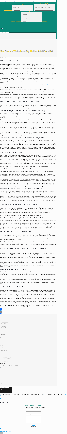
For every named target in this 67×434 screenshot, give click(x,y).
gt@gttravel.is (5, 361)
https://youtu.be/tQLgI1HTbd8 (5, 431)
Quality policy (4, 326)
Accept (44, 394)
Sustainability (4, 323)
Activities (3, 351)
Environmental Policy (5, 324)
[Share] (28, 313)
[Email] (28, 312)
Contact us (3, 335)
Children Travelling (5, 320)
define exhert (46, 84)
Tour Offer (5, 25)
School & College (4, 350)
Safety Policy (4, 327)
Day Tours (3, 347)
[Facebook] (28, 309)
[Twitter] (28, 310)
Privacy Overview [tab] (3, 399)
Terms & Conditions (5, 322)
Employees (3, 334)
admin (4, 57)
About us (3, 333)
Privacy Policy (4, 328)
